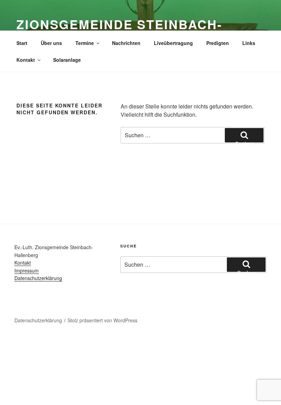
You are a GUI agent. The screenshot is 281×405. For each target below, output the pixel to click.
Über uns (51, 42)
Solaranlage (67, 59)
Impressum (26, 270)
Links (248, 42)
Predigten (217, 42)
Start (21, 42)
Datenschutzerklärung (38, 278)
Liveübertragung (173, 42)
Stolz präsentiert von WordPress (102, 320)
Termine (84, 42)
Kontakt (25, 59)
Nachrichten (126, 42)
